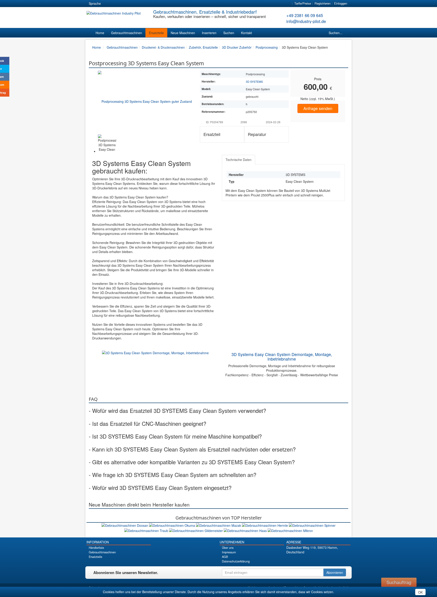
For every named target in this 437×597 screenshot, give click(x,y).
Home (100, 32)
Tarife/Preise (302, 3)
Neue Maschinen (183, 32)
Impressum (229, 552)
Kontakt (246, 32)
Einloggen (340, 3)
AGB (225, 557)
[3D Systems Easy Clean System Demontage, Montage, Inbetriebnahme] (155, 352)
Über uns (228, 548)
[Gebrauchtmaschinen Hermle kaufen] (265, 525)
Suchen (228, 32)
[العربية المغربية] (131, 3)
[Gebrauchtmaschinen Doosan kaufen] (125, 525)
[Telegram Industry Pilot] (318, 560)
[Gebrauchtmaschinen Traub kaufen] (146, 530)
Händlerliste (96, 548)
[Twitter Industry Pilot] (310, 560)
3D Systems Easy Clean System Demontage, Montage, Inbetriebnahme (281, 356)
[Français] (140, 3)
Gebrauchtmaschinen (126, 32)
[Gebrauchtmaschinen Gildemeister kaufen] (196, 530)
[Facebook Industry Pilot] (302, 560)
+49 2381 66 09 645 (304, 15)
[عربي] (148, 3)
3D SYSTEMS (254, 81)
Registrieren (322, 3)
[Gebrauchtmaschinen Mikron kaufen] (290, 530)
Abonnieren (334, 572)
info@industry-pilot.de (306, 21)
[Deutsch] (107, 3)
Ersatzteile (156, 32)
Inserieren (209, 32)
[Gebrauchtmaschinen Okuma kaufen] (172, 525)
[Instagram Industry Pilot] (334, 560)
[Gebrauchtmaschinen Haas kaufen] (246, 530)
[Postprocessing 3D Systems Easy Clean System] (145, 101)
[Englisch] (115, 3)
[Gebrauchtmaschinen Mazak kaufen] (219, 525)
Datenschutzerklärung (236, 561)
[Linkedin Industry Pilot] (326, 560)
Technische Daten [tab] (239, 159)
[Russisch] (123, 3)
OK (420, 592)
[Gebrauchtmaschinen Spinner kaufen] (312, 525)
